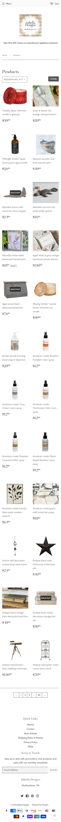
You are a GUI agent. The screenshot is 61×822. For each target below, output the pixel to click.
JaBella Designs (23, 805)
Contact (30, 729)
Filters (53, 79)
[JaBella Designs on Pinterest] (32, 796)
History (30, 724)
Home (4, 55)
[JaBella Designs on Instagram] (37, 796)
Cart (56, 3)
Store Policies (30, 733)
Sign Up (53, 770)
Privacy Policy (30, 742)
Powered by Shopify (40, 805)
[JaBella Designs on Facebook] (27, 796)
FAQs (30, 746)
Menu (9, 3)
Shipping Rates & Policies (30, 737)
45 (39, 695)
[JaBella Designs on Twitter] (22, 796)
